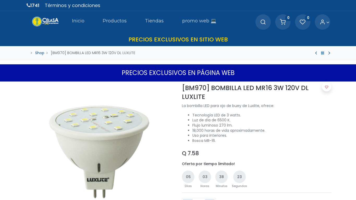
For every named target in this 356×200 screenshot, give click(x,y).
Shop (39, 52)
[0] (283, 22)
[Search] (263, 22)
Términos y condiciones (72, 5)
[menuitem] (78, 22)
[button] (326, 86)
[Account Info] (325, 22)
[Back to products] (323, 53)
